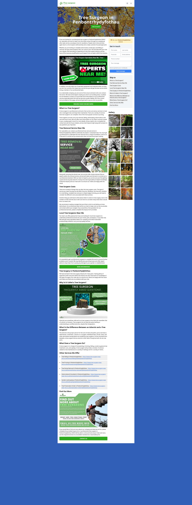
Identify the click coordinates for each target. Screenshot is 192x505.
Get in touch (96, 26)
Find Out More (114, 105)
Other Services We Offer (117, 102)
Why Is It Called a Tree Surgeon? (119, 93)
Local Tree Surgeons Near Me (118, 88)
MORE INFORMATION (83, 267)
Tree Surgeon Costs (115, 85)
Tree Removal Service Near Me (118, 83)
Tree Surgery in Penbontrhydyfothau (120, 90)
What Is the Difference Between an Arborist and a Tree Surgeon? (119, 96)
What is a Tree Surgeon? (116, 80)
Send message (120, 71)
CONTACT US (83, 438)
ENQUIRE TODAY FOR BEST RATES (83, 104)
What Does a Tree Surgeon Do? (118, 100)
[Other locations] (127, 3)
